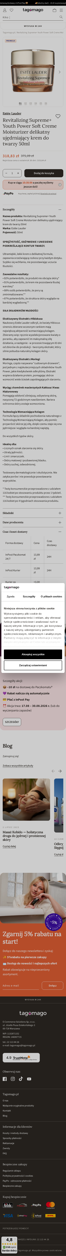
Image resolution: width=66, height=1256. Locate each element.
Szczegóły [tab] (29, 596)
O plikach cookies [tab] (51, 596)
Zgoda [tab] (10, 596)
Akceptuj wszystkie (33, 654)
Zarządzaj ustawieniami (33, 665)
